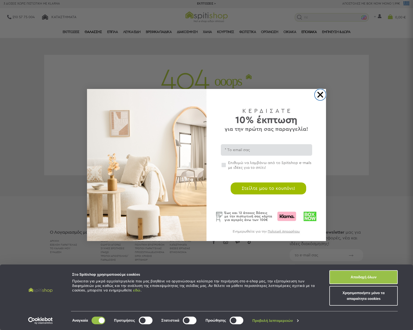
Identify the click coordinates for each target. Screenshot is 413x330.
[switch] (145, 320)
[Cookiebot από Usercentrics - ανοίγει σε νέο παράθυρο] (40, 320)
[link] (266, 233)
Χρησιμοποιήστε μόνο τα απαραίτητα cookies (363, 296)
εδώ (137, 290)
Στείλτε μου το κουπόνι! (268, 188)
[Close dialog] (320, 94)
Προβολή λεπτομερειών (272, 321)
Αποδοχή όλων (363, 277)
